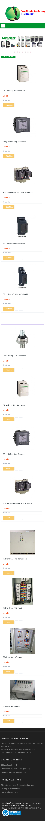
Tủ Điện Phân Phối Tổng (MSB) (15, 559)
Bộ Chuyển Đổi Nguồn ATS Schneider (18, 192)
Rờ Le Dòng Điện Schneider (14, 91)
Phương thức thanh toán (10, 789)
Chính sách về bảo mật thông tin (13, 772)
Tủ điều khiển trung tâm (12, 706)
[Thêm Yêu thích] (16, 105)
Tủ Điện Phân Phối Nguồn (13, 608)
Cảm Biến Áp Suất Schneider (14, 356)
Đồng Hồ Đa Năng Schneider (14, 142)
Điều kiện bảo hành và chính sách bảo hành (18, 785)
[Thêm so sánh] (21, 105)
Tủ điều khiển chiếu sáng (12, 657)
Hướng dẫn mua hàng (9, 792)
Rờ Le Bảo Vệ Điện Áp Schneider (16, 294)
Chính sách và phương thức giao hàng (15, 769)
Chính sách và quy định (10, 765)
